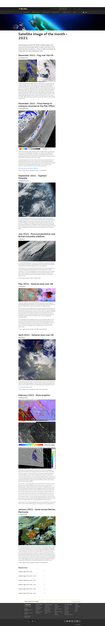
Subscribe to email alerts (69, 614)
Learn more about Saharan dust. (25, 387)
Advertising (57, 614)
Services (70, 8)
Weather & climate (54, 8)
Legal (76, 609)
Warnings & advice (39, 607)
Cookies (76, 607)
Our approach (27, 12)
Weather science (36, 12)
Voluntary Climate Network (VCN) (27, 617)
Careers (79, 8)
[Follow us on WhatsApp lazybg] (79, 621)
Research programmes (63, 8)
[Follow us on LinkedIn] (77, 621)
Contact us (66, 613)
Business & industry (58, 609)
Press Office (67, 609)
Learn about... (38, 613)
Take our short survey (76, 601)
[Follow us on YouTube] (67, 621)
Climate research (46, 12)
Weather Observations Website (28, 613)
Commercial (67, 607)
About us (74, 8)
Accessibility (77, 606)
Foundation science (66, 12)
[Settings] (83, 12)
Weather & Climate (39, 604)
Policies (76, 604)
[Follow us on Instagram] (75, 621)
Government (57, 606)
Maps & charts (38, 609)
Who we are (67, 606)
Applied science (55, 12)
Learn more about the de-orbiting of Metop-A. (28, 168)
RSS (76, 611)
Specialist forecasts (39, 611)
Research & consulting (58, 611)
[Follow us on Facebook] (70, 621)
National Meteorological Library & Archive (28, 609)
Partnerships (67, 611)
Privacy (76, 610)
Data (55, 610)
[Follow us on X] (65, 621)
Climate (37, 610)
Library (74, 12)
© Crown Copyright (77, 624)
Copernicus (34, 503)
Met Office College (27, 606)
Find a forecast (38, 606)
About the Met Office (68, 604)
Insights (56, 613)
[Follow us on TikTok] (72, 621)
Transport (56, 607)
